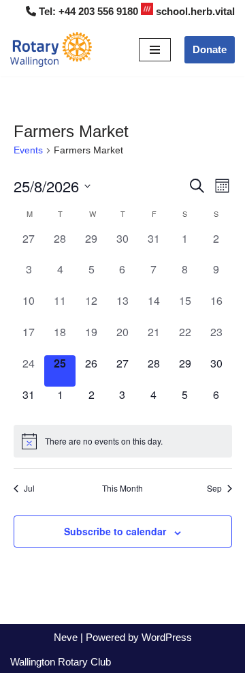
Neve (66, 637)
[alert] (123, 441)
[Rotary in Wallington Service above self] (51, 49)
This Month (122, 488)
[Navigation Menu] (155, 49)
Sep (214, 488)
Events (28, 150)
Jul (29, 488)
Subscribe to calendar (115, 531)
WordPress (167, 637)
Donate (210, 49)
